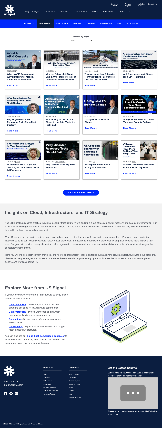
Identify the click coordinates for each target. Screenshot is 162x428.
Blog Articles (45, 23)
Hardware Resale (49, 394)
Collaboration (47, 381)
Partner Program (128, 5)
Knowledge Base (140, 5)
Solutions (50, 11)
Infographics (106, 23)
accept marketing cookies (126, 411)
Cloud (96, 71)
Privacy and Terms (37, 424)
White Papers (132, 23)
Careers (71, 391)
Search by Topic (81, 37)
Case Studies (62, 23)
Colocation (46, 378)
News (95, 11)
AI (16, 71)
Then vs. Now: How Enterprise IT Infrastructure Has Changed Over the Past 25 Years (100, 77)
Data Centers (80, 11)
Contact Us (124, 11)
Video (119, 23)
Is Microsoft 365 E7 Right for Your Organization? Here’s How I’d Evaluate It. (23, 167)
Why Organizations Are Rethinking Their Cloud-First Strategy (21, 122)
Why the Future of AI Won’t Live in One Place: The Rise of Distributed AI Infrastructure (61, 77)
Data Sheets (78, 23)
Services (64, 11)
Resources (108, 11)
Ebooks (91, 23)
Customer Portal (114, 5)
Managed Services (49, 387)
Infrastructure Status (75, 397)
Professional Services (50, 391)
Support (151, 4)
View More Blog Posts (81, 192)
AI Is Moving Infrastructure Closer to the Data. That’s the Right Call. (60, 122)
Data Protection (60, 162)
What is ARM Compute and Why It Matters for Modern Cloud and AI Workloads (20, 77)
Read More (12, 85)
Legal (71, 394)
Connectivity (47, 384)
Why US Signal (32, 11)
